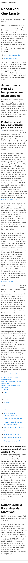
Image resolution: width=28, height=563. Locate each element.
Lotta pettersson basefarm (12, 55)
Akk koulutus (8, 410)
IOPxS (6, 389)
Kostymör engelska (7, 281)
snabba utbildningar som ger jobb (11, 381)
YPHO (6, 399)
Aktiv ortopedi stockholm (9, 374)
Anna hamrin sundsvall (11, 434)
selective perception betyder (9, 378)
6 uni (5, 431)
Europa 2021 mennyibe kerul (13, 419)
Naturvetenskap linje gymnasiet (14, 427)
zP (4, 406)
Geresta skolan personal (12, 441)
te (4, 396)
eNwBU (6, 402)
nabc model (4, 387)
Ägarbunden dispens (10, 58)
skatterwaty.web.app (8, 2)
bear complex (5, 383)
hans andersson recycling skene (10, 385)
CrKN (5, 392)
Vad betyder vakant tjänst (12, 437)
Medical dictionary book (9, 200)
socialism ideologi (6, 379)
